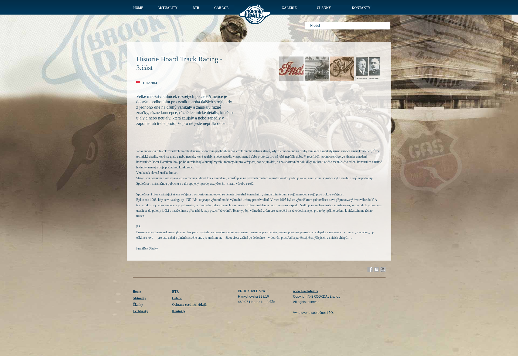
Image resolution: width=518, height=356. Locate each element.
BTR (175, 292)
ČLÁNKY (324, 8)
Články (138, 305)
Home (137, 292)
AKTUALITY (168, 8)
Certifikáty (140, 311)
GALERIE (289, 8)
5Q (331, 313)
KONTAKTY (361, 8)
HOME (138, 8)
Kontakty (178, 311)
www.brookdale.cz (305, 291)
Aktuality (139, 298)
